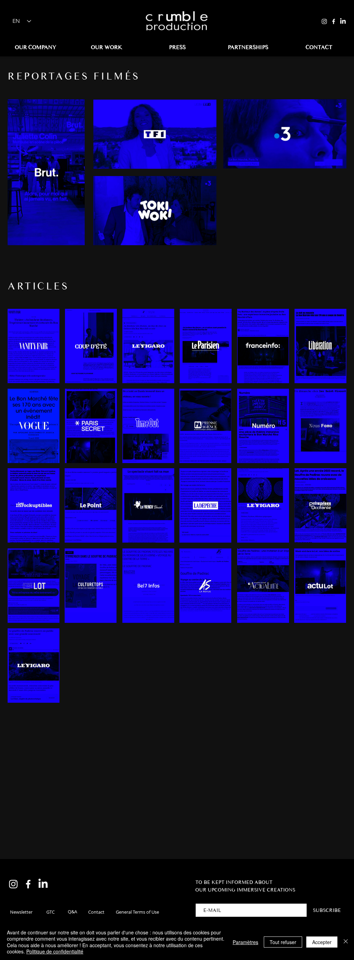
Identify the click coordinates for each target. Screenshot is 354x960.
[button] (21, 912)
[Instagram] (324, 21)
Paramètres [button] (245, 942)
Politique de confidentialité (54, 951)
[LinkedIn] (342, 21)
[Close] (346, 941)
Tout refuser (283, 942)
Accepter (322, 942)
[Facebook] (333, 21)
